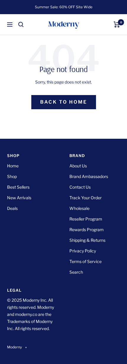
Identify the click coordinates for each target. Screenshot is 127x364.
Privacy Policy (82, 250)
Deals (12, 208)
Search (76, 272)
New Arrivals (19, 197)
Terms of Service (85, 261)
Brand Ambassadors (88, 176)
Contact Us (80, 187)
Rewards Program (86, 229)
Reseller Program (85, 218)
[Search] (21, 24)
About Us (78, 165)
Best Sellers (18, 187)
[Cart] (117, 24)
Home (13, 165)
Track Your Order (85, 197)
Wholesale (79, 208)
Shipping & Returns (87, 240)
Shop (12, 176)
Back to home (63, 102)
